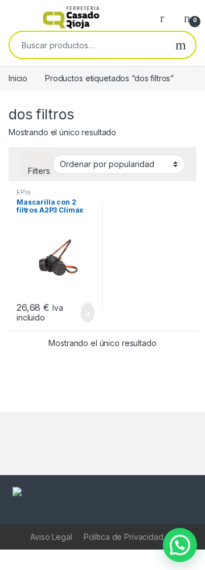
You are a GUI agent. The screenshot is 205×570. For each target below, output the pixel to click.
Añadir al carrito (83, 312)
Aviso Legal (51, 537)
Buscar (180, 45)
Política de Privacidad (123, 537)
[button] (180, 545)
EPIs (23, 192)
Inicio (18, 78)
